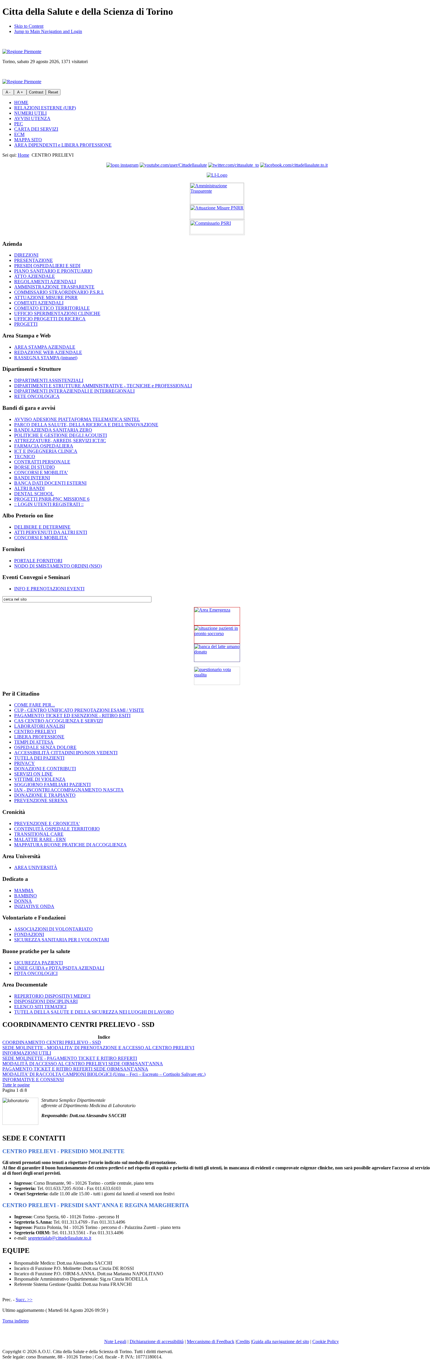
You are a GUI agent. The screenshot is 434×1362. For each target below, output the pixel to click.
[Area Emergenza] (217, 616)
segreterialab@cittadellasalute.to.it (59, 1237)
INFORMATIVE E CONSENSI (33, 1079)
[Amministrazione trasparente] (217, 193)
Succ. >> (24, 1299)
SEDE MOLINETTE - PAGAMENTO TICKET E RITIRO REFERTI (69, 1058)
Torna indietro (15, 1320)
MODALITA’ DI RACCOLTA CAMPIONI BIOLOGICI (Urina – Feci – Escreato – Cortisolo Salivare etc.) (103, 1074)
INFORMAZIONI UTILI (26, 1052)
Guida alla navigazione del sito (280, 1341)
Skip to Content (28, 26)
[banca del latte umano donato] (217, 653)
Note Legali (115, 1341)
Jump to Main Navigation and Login (48, 31)
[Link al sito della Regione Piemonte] (21, 51)
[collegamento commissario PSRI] (217, 227)
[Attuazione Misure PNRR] (217, 211)
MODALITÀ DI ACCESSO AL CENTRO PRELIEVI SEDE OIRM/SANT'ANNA (82, 1063)
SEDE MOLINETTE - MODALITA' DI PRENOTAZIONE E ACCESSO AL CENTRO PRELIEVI (98, 1047)
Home (23, 155)
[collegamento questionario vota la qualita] (217, 676)
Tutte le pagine (16, 1084)
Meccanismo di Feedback (210, 1341)
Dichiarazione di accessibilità (157, 1341)
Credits (243, 1341)
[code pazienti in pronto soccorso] (217, 634)
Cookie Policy (325, 1341)
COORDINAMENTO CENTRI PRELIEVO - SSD (51, 1042)
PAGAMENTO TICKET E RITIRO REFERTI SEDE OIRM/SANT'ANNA (75, 1068)
